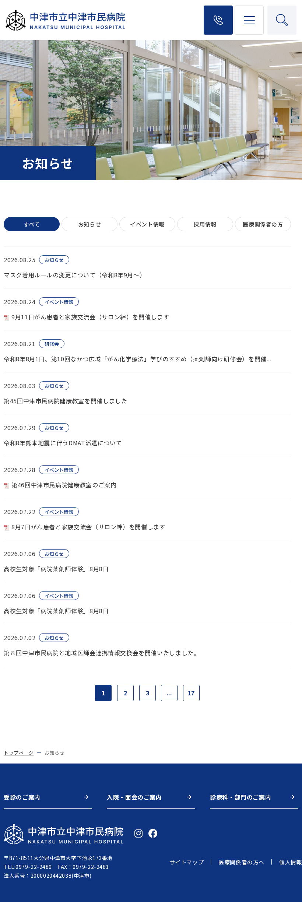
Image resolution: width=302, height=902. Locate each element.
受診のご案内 (22, 797)
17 (191, 692)
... (169, 692)
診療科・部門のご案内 (240, 797)
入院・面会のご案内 (134, 797)
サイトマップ (186, 862)
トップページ (19, 752)
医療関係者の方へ (241, 862)
